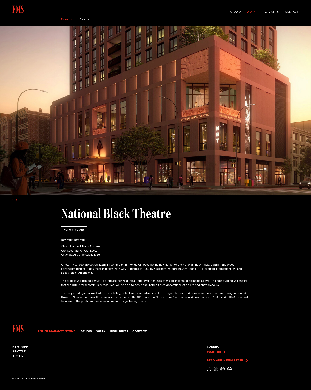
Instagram (222, 369)
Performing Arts (74, 229)
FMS (19, 328)
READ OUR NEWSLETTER (225, 360)
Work (251, 11)
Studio (235, 11)
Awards (84, 19)
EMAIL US (214, 352)
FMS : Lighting (29, 9)
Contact (292, 11)
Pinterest (216, 369)
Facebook (209, 369)
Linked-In (229, 369)
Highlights (270, 11)
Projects (66, 19)
